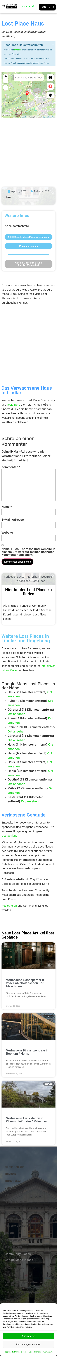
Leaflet (24, 116)
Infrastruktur (13, 1180)
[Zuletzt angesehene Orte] (50, 95)
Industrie (10, 1173)
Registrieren (9, 905)
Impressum (48, 1352)
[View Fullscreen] (5, 87)
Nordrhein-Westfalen (18, 1218)
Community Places (18, 1254)
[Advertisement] (28, 149)
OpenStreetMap (49, 116)
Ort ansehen (16, 714)
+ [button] (6, 76)
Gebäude (10, 1187)
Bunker (9, 1194)
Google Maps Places (19, 1260)
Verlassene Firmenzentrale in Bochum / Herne (27, 1052)
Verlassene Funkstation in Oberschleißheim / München (26, 1119)
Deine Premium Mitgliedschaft (25, 1292)
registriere (13, 404)
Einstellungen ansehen (28, 1344)
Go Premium (13, 1275)
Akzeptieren (28, 1336)
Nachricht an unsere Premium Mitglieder (25, 1284)
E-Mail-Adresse (14, 519)
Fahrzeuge (12, 1208)
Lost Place (38, 581)
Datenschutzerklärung (31, 1352)
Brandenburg (13, 1246)
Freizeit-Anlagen (16, 1201)
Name (7, 506)
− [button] (6, 81)
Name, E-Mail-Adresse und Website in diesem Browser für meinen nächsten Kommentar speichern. (28, 552)
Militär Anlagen (14, 1166)
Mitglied (17, 50)
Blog (7, 1299)
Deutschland (22, 581)
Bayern (9, 1232)
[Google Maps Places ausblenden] (50, 86)
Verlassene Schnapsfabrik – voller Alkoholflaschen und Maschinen (26, 983)
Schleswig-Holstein (17, 1225)
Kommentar (11, 467)
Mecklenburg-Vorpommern (23, 1239)
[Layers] (50, 77)
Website (7, 532)
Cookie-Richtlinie (12, 1352)
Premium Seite (14, 1268)
